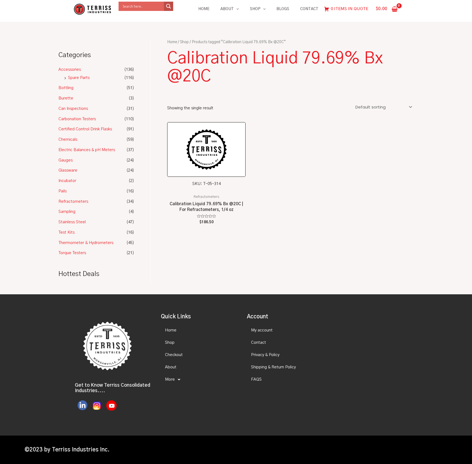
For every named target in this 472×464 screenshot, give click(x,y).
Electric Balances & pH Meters (86, 150)
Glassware (67, 170)
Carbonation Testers (77, 119)
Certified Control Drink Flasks (85, 129)
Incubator (67, 181)
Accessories (69, 69)
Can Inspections (73, 109)
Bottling (65, 88)
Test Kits (66, 232)
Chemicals (67, 139)
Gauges (65, 160)
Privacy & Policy (265, 355)
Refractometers (73, 201)
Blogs (282, 9)
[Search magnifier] (168, 6)
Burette (65, 98)
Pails (62, 191)
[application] (236, 9)
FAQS (256, 379)
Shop (255, 9)
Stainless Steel (72, 222)
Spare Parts (79, 78)
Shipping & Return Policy (273, 367)
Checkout (174, 355)
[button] (199, 379)
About (227, 9)
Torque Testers (72, 253)
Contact (309, 9)
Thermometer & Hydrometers (85, 243)
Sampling (66, 212)
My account (262, 330)
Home (204, 9)
